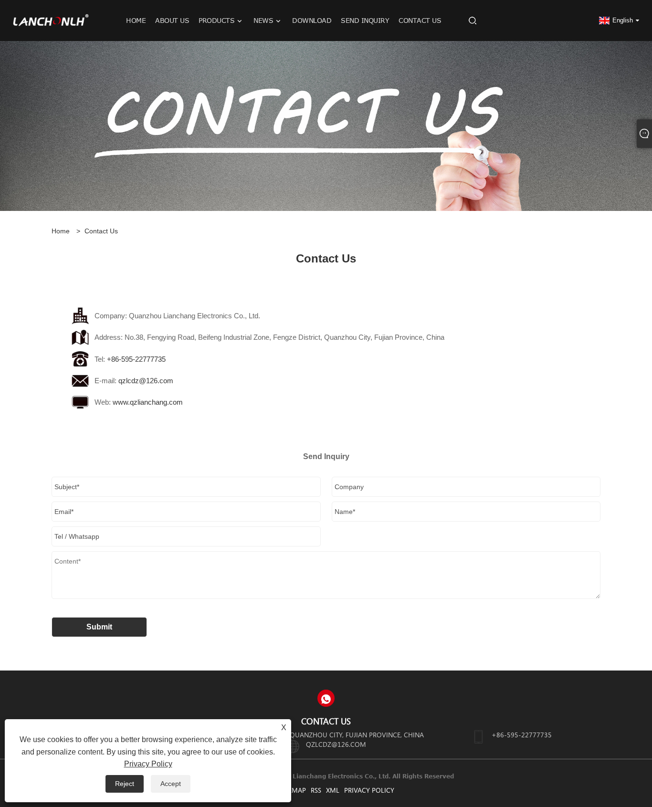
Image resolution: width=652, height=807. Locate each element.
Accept (170, 783)
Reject (124, 783)
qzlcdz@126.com (145, 381)
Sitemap (293, 790)
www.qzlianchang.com (148, 402)
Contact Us (101, 231)
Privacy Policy (369, 790)
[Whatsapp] (326, 698)
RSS (316, 790)
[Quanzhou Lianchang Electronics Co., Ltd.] (51, 20)
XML (332, 790)
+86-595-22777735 (136, 359)
